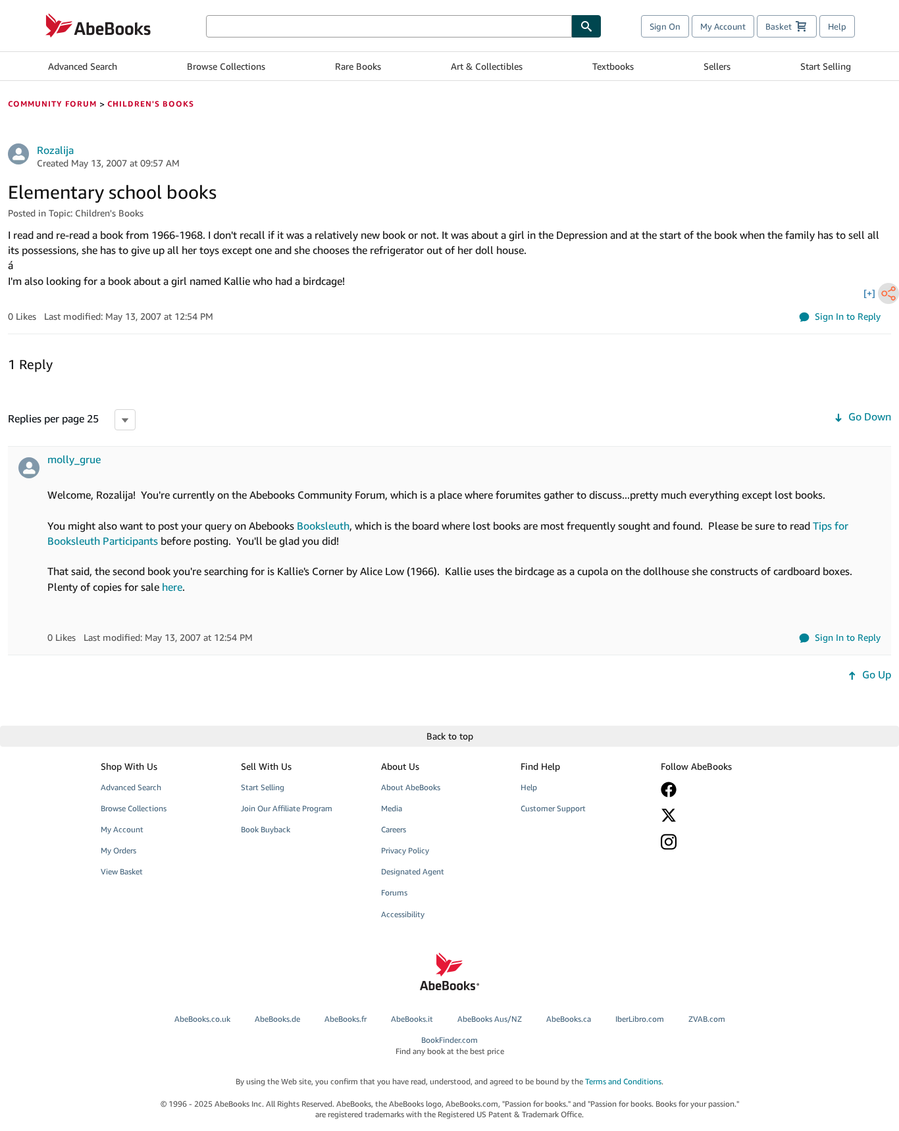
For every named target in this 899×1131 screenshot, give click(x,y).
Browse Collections (226, 66)
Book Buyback (265, 829)
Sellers (717, 66)
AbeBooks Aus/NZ (489, 1019)
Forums (394, 892)
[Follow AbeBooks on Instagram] (721, 842)
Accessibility (402, 914)
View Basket (122, 871)
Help (837, 26)
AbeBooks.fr (345, 1019)
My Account (723, 26)
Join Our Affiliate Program (286, 808)
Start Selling (825, 66)
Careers (393, 829)
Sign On (665, 26)
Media (391, 808)
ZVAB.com (706, 1019)
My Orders (118, 850)
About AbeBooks (410, 787)
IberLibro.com (639, 1019)
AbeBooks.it (412, 1019)
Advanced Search (82, 66)
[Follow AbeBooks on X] (721, 815)
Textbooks (613, 66)
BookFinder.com (450, 1045)
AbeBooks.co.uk (202, 1019)
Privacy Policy (405, 850)
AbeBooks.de (277, 1019)
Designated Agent (412, 871)
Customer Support (553, 808)
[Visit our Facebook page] (721, 789)
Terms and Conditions (623, 1081)
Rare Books (358, 66)
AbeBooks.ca (568, 1019)
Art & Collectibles (487, 66)
